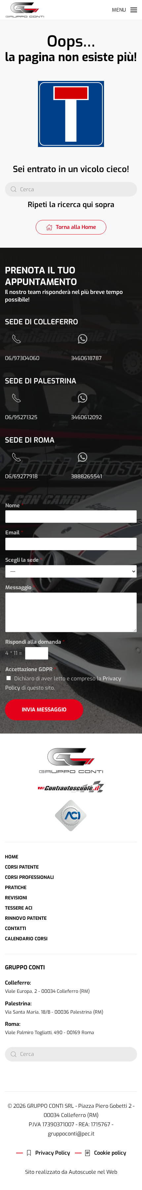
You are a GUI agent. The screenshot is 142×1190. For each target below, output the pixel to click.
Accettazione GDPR (30, 669)
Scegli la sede (23, 560)
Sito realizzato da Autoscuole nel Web (71, 1172)
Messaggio (20, 587)
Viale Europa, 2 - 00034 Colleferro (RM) (47, 991)
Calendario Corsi (26, 939)
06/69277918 (21, 476)
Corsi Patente (22, 867)
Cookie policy (110, 1152)
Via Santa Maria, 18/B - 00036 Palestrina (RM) (54, 1012)
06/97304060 (22, 358)
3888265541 (86, 476)
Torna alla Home (76, 227)
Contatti (15, 928)
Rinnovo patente (26, 918)
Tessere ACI (18, 908)
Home (11, 857)
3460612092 (86, 417)
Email (14, 532)
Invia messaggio (44, 709)
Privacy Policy (52, 1152)
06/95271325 (21, 417)
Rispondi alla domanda (35, 642)
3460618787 (86, 358)
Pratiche (15, 887)
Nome (14, 505)
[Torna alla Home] (25, 10)
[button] (124, 10)
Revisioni (16, 898)
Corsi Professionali (29, 877)
